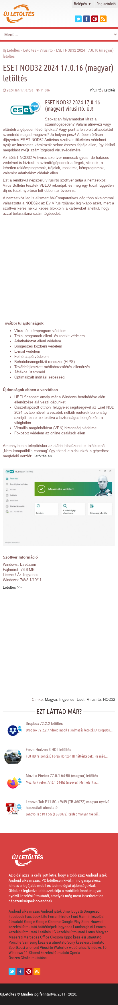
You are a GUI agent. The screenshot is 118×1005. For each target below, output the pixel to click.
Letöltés (29, 50)
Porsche (15, 942)
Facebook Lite (36, 916)
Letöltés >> (43, 456)
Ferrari (53, 916)
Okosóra (56, 937)
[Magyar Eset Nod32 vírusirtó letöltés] (59, 544)
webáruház (77, 947)
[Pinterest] (94, 18)
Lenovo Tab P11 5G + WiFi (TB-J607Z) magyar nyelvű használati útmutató (67, 804)
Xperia (75, 952)
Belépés (83, 3)
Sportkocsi (17, 947)
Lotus (90, 932)
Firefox (64, 916)
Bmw (66, 911)
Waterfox (61, 947)
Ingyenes (66, 699)
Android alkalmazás (24, 911)
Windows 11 (18, 952)
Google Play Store (76, 921)
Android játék (51, 911)
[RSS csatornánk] (103, 18)
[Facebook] (86, 18)
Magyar (51, 699)
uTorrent (32, 947)
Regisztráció (106, 3)
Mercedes (31, 937)
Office (44, 937)
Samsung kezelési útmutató (44, 942)
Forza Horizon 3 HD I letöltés (48, 749)
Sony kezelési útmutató (85, 942)
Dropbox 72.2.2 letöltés (44, 723)
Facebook (16, 916)
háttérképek (47, 926)
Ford (74, 916)
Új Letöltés (11, 50)
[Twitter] (78, 18)
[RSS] (37, 971)
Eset (80, 699)
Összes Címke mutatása (28, 957)
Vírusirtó (46, 50)
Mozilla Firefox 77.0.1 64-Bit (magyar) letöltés (62, 775)
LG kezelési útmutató (68, 932)
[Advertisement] (59, 265)
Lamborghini (83, 926)
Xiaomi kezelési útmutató (49, 952)
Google (29, 921)
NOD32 (109, 699)
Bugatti (77, 911)
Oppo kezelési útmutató (82, 937)
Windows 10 (97, 947)
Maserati (16, 937)
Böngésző (91, 911)
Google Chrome (48, 921)
